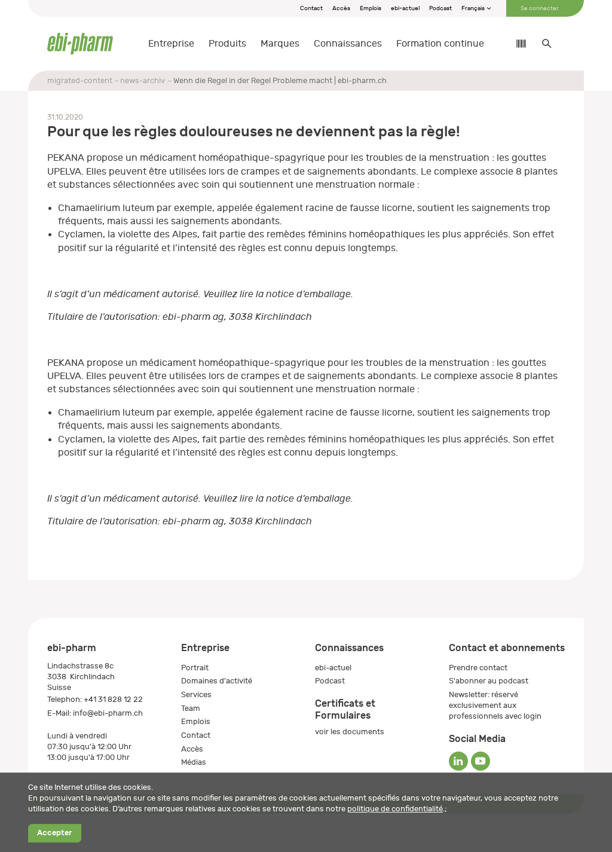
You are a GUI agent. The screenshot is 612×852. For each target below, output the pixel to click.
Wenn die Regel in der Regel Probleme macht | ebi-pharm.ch (280, 80)
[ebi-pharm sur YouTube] (480, 761)
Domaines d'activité (216, 680)
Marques (280, 43)
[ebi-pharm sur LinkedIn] (458, 761)
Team (190, 708)
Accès (341, 8)
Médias (193, 762)
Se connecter (540, 8)
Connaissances (348, 43)
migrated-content (79, 80)
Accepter (54, 833)
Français (473, 8)
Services (196, 694)
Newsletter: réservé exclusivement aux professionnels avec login (495, 705)
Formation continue (440, 43)
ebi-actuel (405, 8)
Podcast (440, 8)
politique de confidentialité (395, 808)
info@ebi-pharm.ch (108, 713)
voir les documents (349, 731)
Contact (311, 8)
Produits (227, 43)
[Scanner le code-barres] (515, 44)
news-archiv (142, 80)
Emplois (370, 8)
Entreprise (171, 43)
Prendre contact (478, 667)
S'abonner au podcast (488, 680)
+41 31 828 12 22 (113, 699)
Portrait (195, 667)
